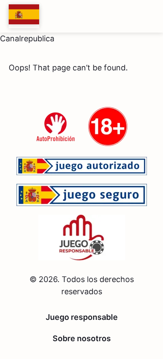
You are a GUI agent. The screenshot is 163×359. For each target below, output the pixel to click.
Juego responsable (82, 317)
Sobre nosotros (82, 338)
